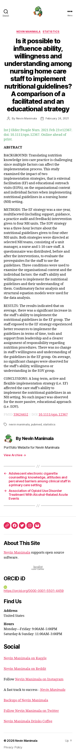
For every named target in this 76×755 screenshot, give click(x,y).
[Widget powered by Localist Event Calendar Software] (38, 568)
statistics (49, 424)
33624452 (20, 415)
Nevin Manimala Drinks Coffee (28, 721)
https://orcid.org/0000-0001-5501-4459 (34, 591)
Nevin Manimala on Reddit (25, 669)
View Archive (15, 455)
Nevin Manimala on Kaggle (25, 658)
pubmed (36, 424)
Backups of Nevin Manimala (26, 700)
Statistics (51, 31)
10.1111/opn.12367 (53, 415)
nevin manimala (19, 424)
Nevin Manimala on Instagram (39, 679)
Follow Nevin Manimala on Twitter (31, 711)
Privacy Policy (13, 747)
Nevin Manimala (28, 31)
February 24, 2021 (57, 118)
